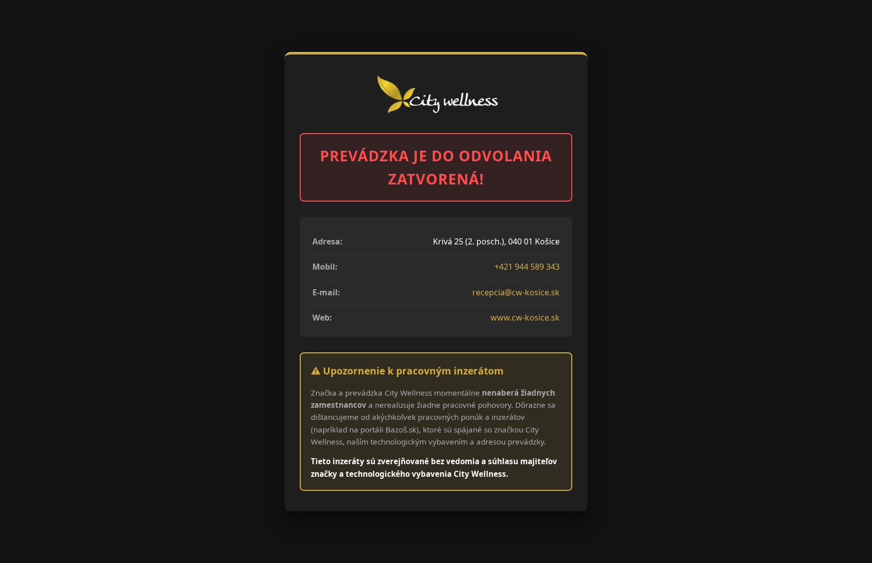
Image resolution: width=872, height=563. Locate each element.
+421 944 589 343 (527, 266)
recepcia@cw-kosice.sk (516, 292)
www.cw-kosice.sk (525, 317)
